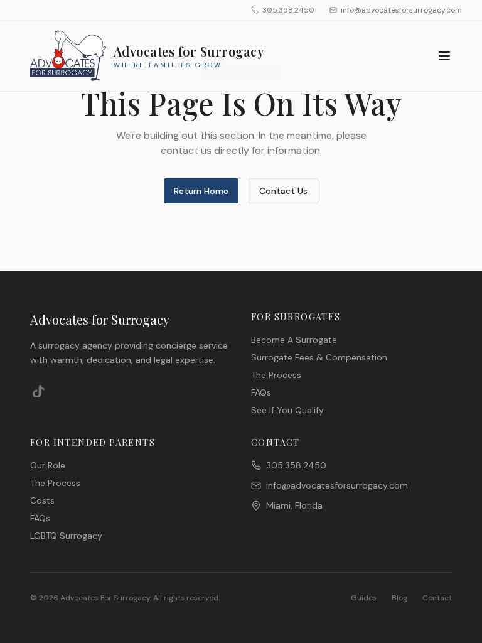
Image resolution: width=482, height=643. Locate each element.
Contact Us (283, 191)
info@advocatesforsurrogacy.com (401, 10)
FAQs (261, 392)
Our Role (47, 465)
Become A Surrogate (294, 339)
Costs (42, 500)
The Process (276, 375)
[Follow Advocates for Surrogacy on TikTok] (39, 391)
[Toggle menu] (444, 55)
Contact (437, 598)
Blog (399, 598)
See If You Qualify (287, 410)
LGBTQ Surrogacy (66, 535)
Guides (364, 598)
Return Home (201, 191)
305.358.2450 (288, 10)
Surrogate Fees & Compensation (319, 357)
